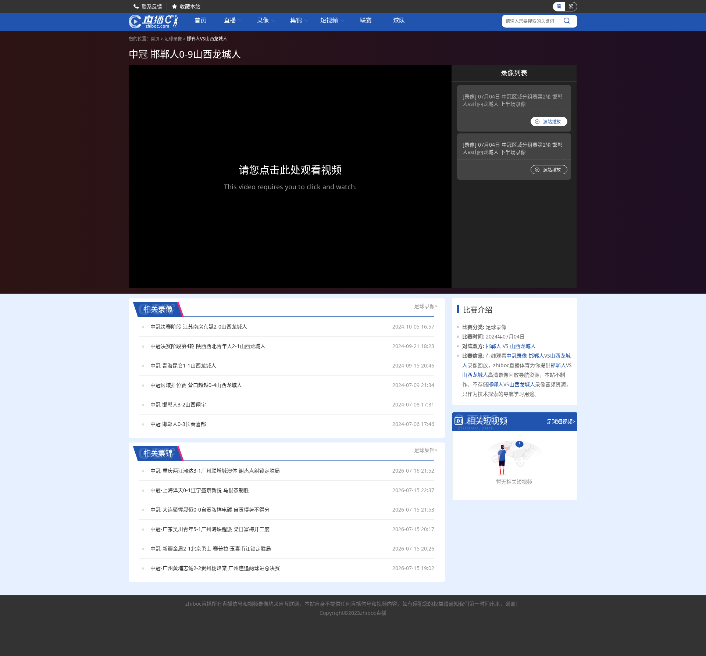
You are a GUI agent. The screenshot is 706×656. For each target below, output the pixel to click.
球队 (399, 20)
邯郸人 (493, 346)
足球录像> (426, 305)
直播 (233, 20)
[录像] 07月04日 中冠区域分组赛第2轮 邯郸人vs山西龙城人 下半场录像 (513, 148)
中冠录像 (516, 355)
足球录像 (173, 39)
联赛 (366, 20)
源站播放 (552, 122)
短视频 (332, 20)
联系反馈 (152, 6)
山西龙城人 (523, 346)
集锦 (299, 20)
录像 (266, 20)
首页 (200, 21)
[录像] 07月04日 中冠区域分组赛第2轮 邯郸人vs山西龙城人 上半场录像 (513, 100)
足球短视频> (561, 421)
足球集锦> (426, 450)
